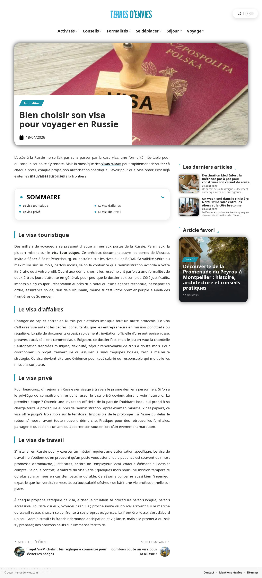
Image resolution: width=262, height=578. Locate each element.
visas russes (111, 163)
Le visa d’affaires (109, 206)
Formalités (32, 103)
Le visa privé (31, 212)
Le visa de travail (109, 212)
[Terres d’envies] (131, 13)
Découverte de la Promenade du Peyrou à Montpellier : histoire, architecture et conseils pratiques (212, 277)
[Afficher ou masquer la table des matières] (112, 197)
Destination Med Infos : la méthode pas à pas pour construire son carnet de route (226, 178)
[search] (239, 13)
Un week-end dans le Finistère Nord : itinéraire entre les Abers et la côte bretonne (225, 201)
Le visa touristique (35, 206)
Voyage (190, 259)
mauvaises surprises (47, 176)
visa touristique (65, 252)
